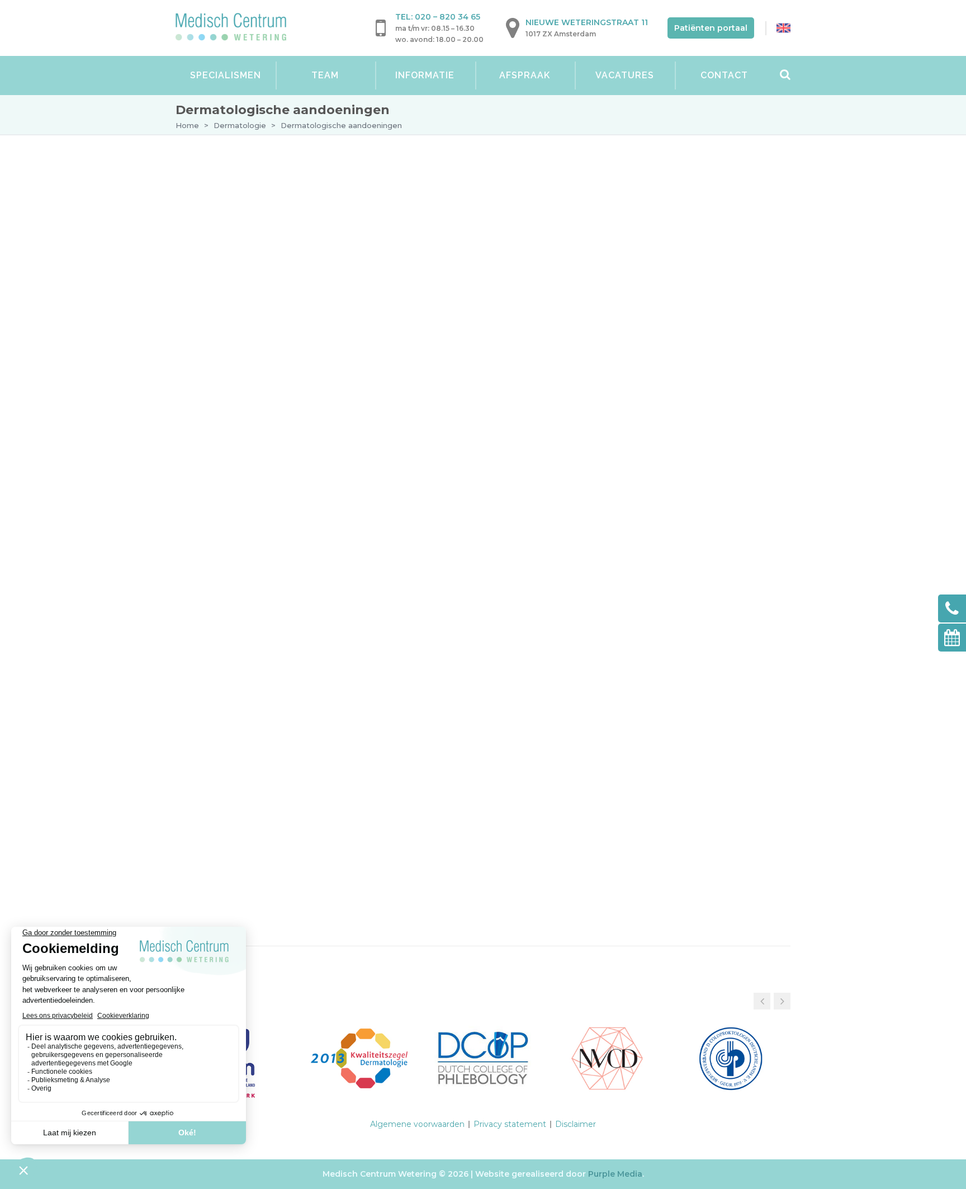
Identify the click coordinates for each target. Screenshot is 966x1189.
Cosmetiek (214, 570)
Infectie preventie (243, 437)
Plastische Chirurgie (238, 592)
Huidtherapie (220, 549)
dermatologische (648, 216)
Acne (233, 314)
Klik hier (264, 832)
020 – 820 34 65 (447, 17)
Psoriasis (241, 352)
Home (187, 125)
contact (619, 281)
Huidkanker (246, 390)
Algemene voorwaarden (417, 1124)
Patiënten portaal (710, 28)
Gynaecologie (222, 485)
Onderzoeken (234, 242)
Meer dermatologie (261, 409)
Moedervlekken (254, 371)
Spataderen (217, 507)
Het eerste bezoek (244, 219)
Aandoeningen (243, 287)
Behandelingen (238, 263)
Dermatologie (240, 125)
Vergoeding (230, 460)
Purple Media (615, 1174)
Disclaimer (575, 1124)
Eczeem (238, 333)
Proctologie (220, 528)
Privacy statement (509, 1124)
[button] (782, 1001)
